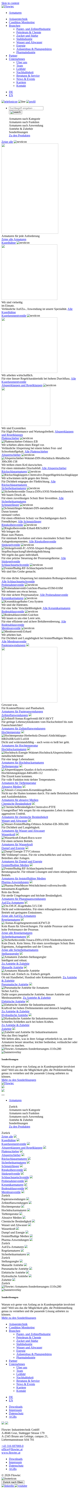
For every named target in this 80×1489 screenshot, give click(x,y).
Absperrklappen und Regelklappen (21, 385)
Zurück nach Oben (13, 1482)
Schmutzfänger (10, 504)
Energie (20, 45)
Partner (13, 55)
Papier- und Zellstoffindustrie (33, 29)
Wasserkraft (8, 834)
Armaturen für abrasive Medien (19, 800)
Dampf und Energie (13, 848)
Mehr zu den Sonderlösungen (18, 1079)
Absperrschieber (11, 454)
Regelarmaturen (10, 919)
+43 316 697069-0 (12, 1446)
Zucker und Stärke (27, 35)
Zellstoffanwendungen (14, 715)
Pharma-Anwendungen (15, 882)
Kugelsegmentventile (13, 315)
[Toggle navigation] (2, 1095)
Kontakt (21, 85)
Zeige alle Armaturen (13, 239)
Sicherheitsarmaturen (13, 488)
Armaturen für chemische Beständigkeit (24, 817)
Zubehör (6, 1028)
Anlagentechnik (18, 19)
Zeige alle (7, 141)
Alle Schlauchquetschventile (18, 581)
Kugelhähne (8, 242)
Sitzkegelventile (10, 544)
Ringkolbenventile (12, 524)
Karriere (21, 82)
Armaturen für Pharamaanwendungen (23, 898)
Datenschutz (16, 1413)
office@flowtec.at (12, 1449)
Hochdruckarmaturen (13, 749)
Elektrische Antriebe (13, 1001)
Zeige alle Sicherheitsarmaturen (19, 950)
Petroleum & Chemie (28, 32)
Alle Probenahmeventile (54, 594)
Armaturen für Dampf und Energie (21, 861)
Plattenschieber (10, 438)
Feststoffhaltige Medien (15, 865)
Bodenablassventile (12, 611)
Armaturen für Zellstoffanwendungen (23, 728)
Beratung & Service (28, 75)
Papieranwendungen (13, 645)
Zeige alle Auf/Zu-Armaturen (18, 915)
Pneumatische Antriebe (14, 984)
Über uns (21, 62)
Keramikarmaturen (12, 598)
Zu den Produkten (19, 135)
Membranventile (11, 628)
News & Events (25, 79)
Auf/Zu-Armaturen (12, 902)
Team (19, 65)
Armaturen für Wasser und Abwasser (23, 830)
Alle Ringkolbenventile (42, 541)
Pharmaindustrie (25, 52)
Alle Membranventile (13, 641)
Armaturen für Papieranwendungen (22, 711)
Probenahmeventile (12, 584)
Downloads (16, 1406)
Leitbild (20, 69)
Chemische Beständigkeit (16, 803)
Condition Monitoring (22, 22)
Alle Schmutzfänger (29, 521)
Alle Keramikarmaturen (56, 608)
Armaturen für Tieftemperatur (18, 782)
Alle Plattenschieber (36, 451)
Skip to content (10, 3)
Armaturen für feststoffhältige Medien (23, 878)
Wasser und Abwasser (29, 42)
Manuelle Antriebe (12, 967)
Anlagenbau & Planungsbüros (34, 49)
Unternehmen (17, 59)
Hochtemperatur (10, 732)
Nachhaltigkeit (24, 72)
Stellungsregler (10, 953)
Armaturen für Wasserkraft (17, 844)
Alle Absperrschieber (54, 468)
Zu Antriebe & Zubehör (15, 963)
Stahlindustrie (24, 39)
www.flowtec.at (10, 1452)
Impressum (15, 1410)
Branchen (14, 25)
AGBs (13, 1416)
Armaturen (15, 12)
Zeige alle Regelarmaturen (16, 932)
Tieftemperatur (10, 766)
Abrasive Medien (11, 786)
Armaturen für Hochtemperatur (19, 745)
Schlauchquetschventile (15, 564)
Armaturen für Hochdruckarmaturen (22, 762)
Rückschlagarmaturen (14, 471)
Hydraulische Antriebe (14, 1015)
